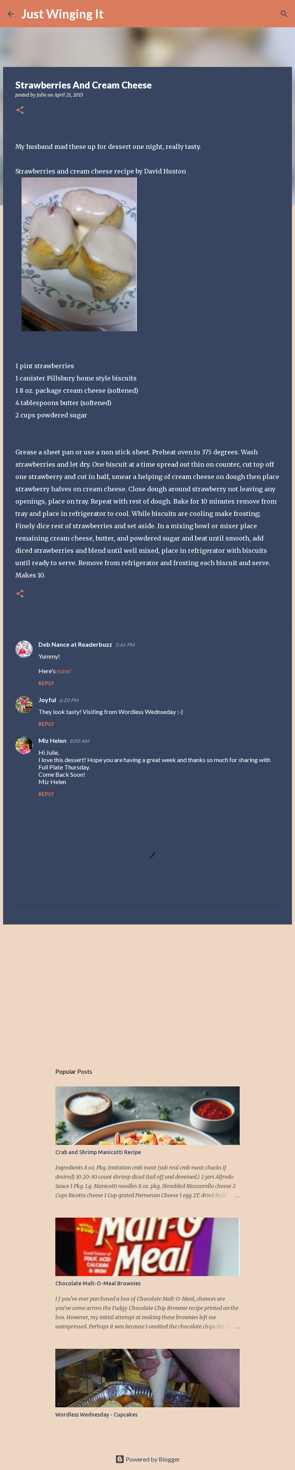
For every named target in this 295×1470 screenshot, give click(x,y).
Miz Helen (52, 740)
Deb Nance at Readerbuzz (75, 644)
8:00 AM (79, 741)
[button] (20, 110)
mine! (64, 670)
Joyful (47, 699)
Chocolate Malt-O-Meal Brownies (98, 1283)
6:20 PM (68, 700)
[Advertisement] (147, 990)
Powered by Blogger (152, 1459)
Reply (46, 683)
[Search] (114, 14)
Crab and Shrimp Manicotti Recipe (98, 1152)
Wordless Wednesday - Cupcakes (96, 1415)
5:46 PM (124, 645)
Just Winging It (63, 13)
